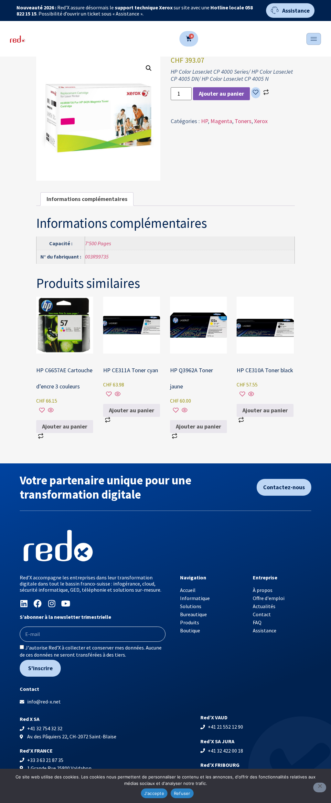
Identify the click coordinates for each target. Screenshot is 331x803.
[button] (149, 68)
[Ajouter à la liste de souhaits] (255, 92)
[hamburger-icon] (313, 39)
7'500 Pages (98, 243)
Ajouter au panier (221, 93)
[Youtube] (65, 603)
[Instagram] (52, 603)
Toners (243, 121)
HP (204, 121)
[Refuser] (319, 787)
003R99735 (97, 256)
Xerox (261, 121)
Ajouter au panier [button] (64, 426)
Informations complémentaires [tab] (87, 199)
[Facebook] (38, 603)
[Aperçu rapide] (50, 410)
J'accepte (154, 793)
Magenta (221, 121)
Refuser (182, 793)
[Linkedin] (24, 603)
